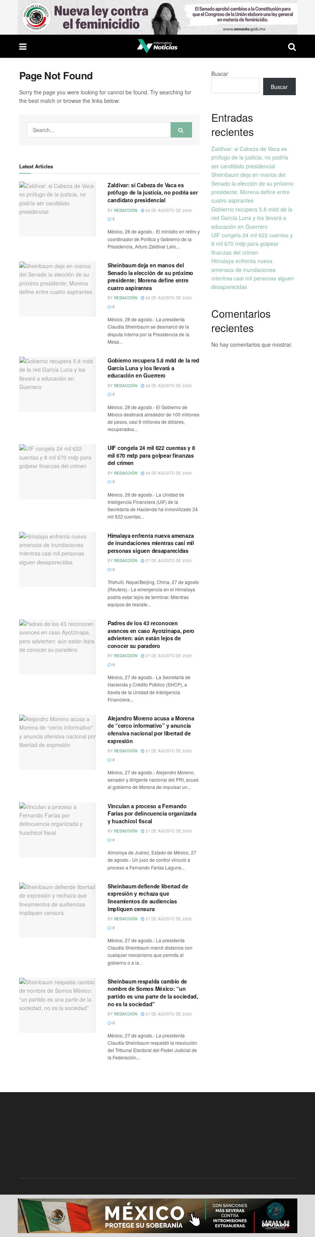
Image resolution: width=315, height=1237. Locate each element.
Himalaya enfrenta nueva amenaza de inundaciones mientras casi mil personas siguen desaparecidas (151, 543)
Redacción (125, 210)
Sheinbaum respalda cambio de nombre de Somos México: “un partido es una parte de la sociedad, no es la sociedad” (153, 992)
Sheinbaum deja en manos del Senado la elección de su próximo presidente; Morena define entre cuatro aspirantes (150, 276)
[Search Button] (181, 130)
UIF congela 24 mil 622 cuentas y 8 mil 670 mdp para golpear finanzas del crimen (151, 455)
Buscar (219, 73)
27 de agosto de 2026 (168, 560)
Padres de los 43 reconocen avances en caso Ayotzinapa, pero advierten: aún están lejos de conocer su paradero (151, 634)
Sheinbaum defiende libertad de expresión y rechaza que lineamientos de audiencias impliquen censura (148, 897)
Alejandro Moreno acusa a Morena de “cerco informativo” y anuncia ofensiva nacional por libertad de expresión (151, 729)
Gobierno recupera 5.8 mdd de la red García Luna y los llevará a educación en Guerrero (153, 367)
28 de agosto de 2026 (168, 210)
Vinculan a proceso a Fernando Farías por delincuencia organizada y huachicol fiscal (152, 813)
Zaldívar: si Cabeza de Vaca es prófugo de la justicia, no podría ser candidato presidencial (153, 192)
